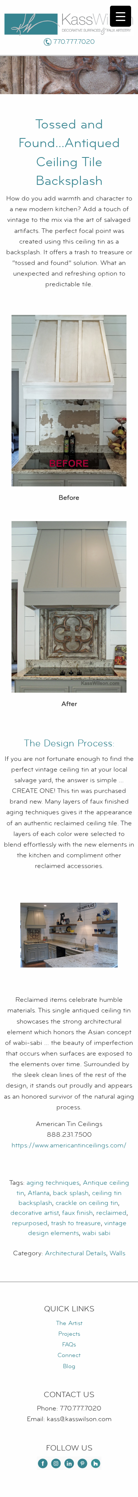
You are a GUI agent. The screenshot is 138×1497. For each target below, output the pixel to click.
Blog (69, 1366)
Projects (69, 1334)
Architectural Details (75, 1253)
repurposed (30, 1223)
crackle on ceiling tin (87, 1203)
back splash (71, 1193)
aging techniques (52, 1183)
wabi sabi (96, 1233)
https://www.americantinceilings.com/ (69, 1145)
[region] (69, 935)
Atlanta (38, 1193)
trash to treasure (76, 1223)
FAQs (69, 1344)
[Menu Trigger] (120, 16)
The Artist (69, 1323)
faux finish (77, 1213)
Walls (117, 1253)
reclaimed (111, 1213)
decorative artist (34, 1213)
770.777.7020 (74, 42)
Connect (69, 1355)
